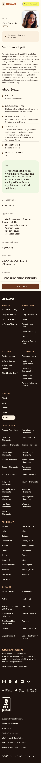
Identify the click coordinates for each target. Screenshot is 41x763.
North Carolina (28, 526)
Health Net (26, 599)
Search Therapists (30, 4)
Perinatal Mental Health (29, 325)
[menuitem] (3, 4)
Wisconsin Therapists (26, 505)
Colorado (5, 536)
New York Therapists (6, 512)
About (4, 398)
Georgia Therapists (10, 467)
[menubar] (3, 4)
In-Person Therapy (9, 324)
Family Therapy (8, 319)
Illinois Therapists (9, 474)
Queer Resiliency (29, 332)
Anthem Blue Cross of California (10, 607)
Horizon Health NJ (29, 614)
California (6, 531)
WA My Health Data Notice (12, 738)
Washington (27, 565)
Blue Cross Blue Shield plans (8, 622)
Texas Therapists (29, 474)
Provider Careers (29, 356)
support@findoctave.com (12, 719)
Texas (24, 555)
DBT (24, 310)
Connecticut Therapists (7, 453)
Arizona (5, 526)
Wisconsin (26, 574)
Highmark (26, 606)
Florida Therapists (9, 460)
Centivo (5, 628)
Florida (5, 546)
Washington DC (28, 570)
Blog (4, 403)
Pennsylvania (27, 541)
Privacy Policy (7, 728)
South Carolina (28, 546)
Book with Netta (20, 286)
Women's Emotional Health (30, 342)
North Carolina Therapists (28, 431)
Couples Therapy (9, 315)
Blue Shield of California (7, 615)
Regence (25, 621)
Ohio (24, 531)
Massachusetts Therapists (8, 490)
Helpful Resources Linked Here (14, 667)
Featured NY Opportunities (27, 369)
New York (6, 579)
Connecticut (7, 541)
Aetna (4, 599)
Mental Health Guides (7, 367)
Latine (24, 319)
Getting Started (8, 361)
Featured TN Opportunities (27, 377)
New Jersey (6, 574)
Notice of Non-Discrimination (14, 743)
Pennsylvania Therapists (27, 453)
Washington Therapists (27, 490)
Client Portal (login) (10, 373)
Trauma (25, 336)
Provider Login (9, 417)
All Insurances (8, 591)
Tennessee (26, 550)
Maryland (6, 560)
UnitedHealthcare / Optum (30, 637)
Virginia (25, 560)
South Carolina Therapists (28, 461)
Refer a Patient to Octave (29, 384)
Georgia (5, 550)
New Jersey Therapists (6, 505)
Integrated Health (29, 315)
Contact (5, 412)
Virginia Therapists (30, 482)
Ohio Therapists (28, 437)
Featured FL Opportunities (27, 362)
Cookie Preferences (10, 733)
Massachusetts (8, 565)
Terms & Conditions (10, 724)
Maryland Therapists (6, 483)
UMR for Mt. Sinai (29, 628)
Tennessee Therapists (26, 468)
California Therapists (6, 438)
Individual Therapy (9, 310)
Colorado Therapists (10, 445)
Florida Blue (27, 591)
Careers (5, 408)
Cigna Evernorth (8, 636)
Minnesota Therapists (6, 498)
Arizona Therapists (10, 430)
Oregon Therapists (30, 445)
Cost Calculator (8, 356)
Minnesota (6, 570)
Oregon (25, 536)
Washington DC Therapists (28, 498)
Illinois (4, 555)
